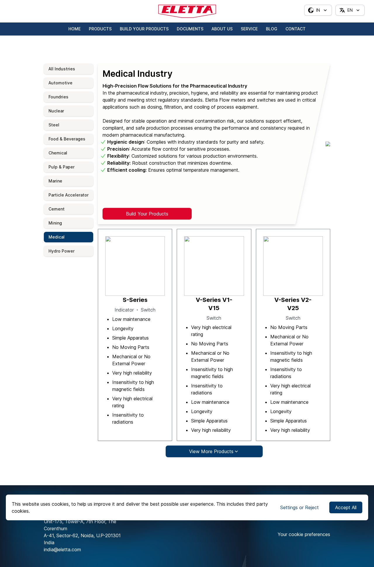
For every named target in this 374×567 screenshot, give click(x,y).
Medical (57, 236)
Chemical (58, 152)
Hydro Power (62, 250)
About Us (222, 28)
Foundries (58, 96)
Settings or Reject (299, 507)
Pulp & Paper (62, 166)
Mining (55, 222)
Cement (57, 208)
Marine (55, 180)
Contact (295, 28)
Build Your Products (144, 28)
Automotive (60, 82)
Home (74, 28)
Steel (54, 124)
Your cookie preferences (304, 534)
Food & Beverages (67, 138)
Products (100, 28)
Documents (190, 28)
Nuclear (56, 110)
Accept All (345, 507)
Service (249, 28)
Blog (271, 28)
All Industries (62, 68)
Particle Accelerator (69, 194)
